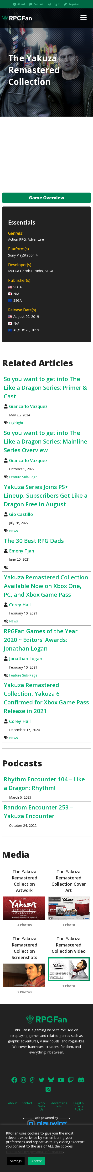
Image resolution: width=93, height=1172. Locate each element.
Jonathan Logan (25, 658)
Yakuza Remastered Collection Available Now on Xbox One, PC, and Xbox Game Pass (46, 585)
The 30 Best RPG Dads (34, 541)
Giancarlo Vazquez (28, 406)
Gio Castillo (21, 514)
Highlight (16, 422)
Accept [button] (36, 1161)
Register (74, 4)
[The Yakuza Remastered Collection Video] (69, 969)
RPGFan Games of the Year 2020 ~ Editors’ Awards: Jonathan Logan (41, 639)
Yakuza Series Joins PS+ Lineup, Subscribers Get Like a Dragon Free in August (46, 495)
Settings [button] (16, 1161)
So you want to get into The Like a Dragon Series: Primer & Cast (45, 387)
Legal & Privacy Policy (78, 1106)
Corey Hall (20, 605)
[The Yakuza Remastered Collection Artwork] (24, 908)
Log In (56, 4)
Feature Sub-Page (23, 477)
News (13, 530)
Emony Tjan (21, 551)
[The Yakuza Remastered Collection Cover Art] (69, 908)
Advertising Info (59, 1104)
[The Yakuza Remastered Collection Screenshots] (24, 975)
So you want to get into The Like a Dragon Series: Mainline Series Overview (45, 441)
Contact (38, 4)
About (21, 4)
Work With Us (41, 1106)
